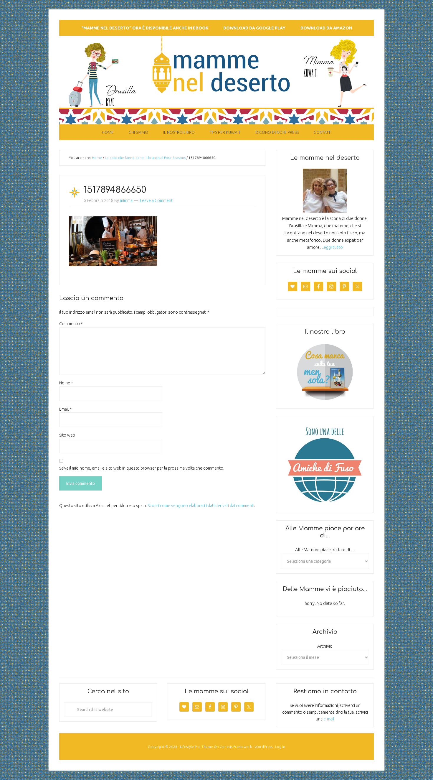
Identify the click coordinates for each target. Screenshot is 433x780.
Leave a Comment (156, 200)
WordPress (263, 746)
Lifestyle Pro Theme (196, 746)
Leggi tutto (332, 247)
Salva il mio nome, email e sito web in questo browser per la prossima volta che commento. (141, 468)
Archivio (325, 646)
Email (65, 409)
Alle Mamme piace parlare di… (325, 549)
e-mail (328, 719)
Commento (71, 323)
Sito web (67, 435)
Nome (66, 383)
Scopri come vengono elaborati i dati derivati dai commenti (201, 505)
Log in (280, 746)
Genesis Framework (236, 746)
